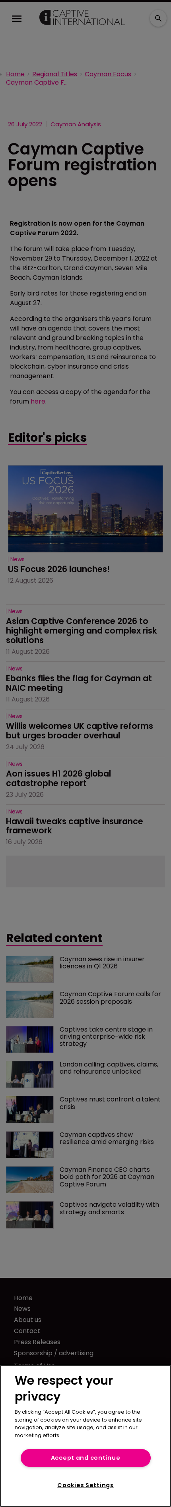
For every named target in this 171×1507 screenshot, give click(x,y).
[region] (85, 1436)
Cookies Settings (85, 1485)
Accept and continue (85, 1458)
